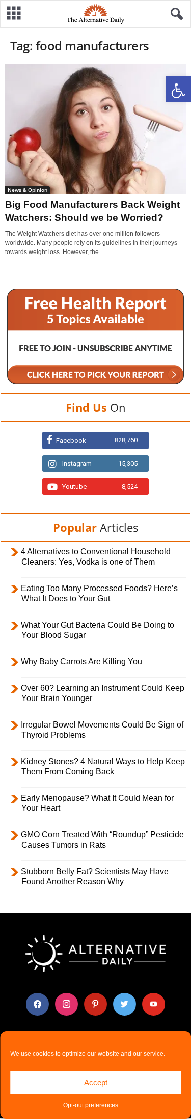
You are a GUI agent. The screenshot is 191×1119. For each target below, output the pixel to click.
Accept (95, 1082)
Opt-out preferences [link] (90, 1105)
